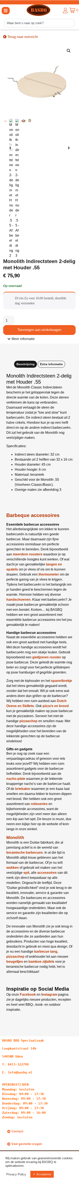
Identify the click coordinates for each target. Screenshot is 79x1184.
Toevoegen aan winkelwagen (39, 330)
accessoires (47, 872)
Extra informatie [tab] (51, 364)
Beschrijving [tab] (25, 364)
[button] (6, 10)
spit (26, 872)
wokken (12, 867)
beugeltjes (14, 961)
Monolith (15, 837)
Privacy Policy (16, 1174)
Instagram (49, 994)
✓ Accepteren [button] (42, 1174)
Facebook (28, 994)
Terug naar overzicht (22, 37)
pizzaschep (15, 956)
